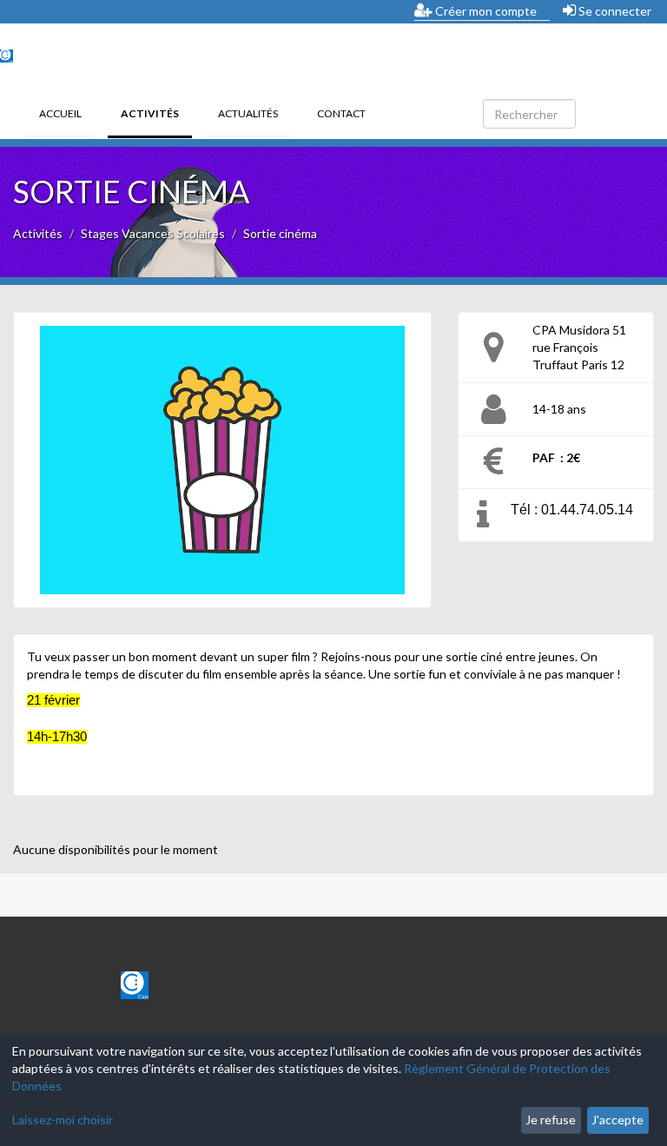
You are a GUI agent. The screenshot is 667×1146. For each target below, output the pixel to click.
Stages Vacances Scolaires (153, 233)
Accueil (60, 113)
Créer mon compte (485, 10)
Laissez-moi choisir (62, 1119)
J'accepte (617, 1119)
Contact (341, 113)
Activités (156, 113)
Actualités (248, 113)
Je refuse (550, 1119)
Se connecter (613, 10)
